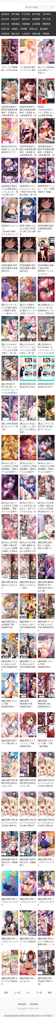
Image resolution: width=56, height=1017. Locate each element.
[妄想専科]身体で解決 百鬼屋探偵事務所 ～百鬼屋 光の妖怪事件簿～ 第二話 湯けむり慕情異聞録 (28, 153)
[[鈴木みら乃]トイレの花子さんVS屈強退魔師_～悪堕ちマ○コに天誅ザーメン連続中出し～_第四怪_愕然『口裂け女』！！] (9, 487)
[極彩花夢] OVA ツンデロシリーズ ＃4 (9, 901)
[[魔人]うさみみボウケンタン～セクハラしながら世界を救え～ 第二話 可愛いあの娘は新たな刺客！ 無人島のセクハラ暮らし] (9, 328)
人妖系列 (26, 33)
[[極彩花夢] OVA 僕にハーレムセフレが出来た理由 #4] (9, 804)
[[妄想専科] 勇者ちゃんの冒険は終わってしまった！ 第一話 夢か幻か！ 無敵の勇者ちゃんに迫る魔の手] (9, 170)
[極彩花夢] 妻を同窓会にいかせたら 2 (9, 584)
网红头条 (15, 33)
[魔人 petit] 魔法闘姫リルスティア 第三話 (9, 426)
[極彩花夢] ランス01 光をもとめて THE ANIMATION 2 (9, 665)
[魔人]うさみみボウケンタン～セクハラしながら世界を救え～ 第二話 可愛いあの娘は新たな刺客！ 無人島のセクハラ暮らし (9, 353)
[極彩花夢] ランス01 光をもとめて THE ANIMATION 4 (46, 626)
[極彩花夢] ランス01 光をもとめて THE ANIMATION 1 (27, 665)
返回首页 (5, 14)
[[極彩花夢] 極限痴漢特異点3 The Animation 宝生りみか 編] (46, 566)
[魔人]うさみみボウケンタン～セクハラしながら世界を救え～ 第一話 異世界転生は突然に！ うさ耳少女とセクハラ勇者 (28, 353)
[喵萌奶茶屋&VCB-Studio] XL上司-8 (28, 385)
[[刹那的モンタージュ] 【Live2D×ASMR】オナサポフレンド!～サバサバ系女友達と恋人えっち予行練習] (9, 210)
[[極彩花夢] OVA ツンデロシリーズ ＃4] (9, 883)
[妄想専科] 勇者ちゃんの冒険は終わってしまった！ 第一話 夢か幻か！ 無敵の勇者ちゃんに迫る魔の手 (9, 193)
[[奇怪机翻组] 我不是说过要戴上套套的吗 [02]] (28, 249)
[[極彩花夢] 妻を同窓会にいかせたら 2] (9, 566)
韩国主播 (36, 33)
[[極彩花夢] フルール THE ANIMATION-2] (9, 685)
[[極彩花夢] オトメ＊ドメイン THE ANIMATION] (28, 725)
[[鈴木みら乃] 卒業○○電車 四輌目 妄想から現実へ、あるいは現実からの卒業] (28, 526)
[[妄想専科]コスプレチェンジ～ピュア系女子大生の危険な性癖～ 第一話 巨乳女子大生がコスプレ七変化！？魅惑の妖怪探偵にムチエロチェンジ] (28, 170)
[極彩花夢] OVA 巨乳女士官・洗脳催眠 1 (9, 862)
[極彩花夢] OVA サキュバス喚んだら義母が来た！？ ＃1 (46, 943)
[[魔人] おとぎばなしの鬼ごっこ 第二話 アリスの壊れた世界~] (28, 408)
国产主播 (47, 19)
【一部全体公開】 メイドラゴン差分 (28, 68)
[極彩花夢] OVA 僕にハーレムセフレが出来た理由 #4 (9, 822)
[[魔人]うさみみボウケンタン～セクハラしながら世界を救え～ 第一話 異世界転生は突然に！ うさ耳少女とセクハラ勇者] (28, 328)
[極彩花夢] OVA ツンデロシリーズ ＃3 (9, 941)
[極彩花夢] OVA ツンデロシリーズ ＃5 (46, 862)
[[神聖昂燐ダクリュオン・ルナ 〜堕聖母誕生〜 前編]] (46, 170)
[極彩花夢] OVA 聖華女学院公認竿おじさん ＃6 (9, 783)
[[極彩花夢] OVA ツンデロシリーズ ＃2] (46, 883)
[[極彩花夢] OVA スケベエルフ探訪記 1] (28, 923)
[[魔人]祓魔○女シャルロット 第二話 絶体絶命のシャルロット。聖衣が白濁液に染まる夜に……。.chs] (46, 289)
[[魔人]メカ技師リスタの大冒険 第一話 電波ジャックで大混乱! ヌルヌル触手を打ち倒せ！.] (28, 289)
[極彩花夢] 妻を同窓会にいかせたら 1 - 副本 (28, 584)
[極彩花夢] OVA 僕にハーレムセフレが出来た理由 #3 (46, 783)
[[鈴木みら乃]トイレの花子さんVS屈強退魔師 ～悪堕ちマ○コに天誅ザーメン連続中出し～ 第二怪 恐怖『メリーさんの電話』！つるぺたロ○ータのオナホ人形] (9, 447)
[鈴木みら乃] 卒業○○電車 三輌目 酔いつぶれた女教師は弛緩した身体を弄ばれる (9, 548)
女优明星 (36, 23)
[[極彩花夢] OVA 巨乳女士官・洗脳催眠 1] (9, 843)
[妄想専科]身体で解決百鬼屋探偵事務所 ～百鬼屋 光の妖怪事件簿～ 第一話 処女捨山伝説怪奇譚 (28, 113)
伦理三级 (5, 28)
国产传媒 (36, 14)
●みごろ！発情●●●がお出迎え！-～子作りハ (46, 70)
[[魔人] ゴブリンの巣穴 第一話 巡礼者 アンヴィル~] (46, 408)
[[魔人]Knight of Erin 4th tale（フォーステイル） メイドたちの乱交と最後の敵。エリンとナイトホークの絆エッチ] (9, 368)
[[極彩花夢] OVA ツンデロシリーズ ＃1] (28, 883)
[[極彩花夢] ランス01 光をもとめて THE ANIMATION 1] (28, 645)
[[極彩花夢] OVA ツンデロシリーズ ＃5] (46, 843)
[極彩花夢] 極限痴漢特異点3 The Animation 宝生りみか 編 (46, 586)
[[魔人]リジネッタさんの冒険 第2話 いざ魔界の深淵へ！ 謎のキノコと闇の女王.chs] (9, 289)
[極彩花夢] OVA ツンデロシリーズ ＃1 (28, 901)
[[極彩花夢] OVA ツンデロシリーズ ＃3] (9, 923)
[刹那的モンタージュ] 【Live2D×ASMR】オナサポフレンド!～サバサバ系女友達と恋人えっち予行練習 (10, 234)
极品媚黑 (44, 28)
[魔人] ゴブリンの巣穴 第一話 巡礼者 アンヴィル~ (46, 426)
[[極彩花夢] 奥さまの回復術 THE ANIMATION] (9, 606)
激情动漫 (5, 23)
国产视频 (15, 14)
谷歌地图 (8, 1015)
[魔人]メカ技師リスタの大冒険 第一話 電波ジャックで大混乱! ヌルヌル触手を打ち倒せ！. (28, 310)
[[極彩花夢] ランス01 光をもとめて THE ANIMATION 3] (28, 606)
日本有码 (47, 14)
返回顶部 (34, 1004)
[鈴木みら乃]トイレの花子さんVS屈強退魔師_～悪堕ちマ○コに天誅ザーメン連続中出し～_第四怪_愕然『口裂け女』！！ (9, 511)
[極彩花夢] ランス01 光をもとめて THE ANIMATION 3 (27, 626)
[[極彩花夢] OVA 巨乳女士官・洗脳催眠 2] (28, 843)
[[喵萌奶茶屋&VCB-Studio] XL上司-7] (46, 368)
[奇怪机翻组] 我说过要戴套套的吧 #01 (46, 228)
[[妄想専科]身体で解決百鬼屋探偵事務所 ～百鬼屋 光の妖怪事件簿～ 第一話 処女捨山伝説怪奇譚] (28, 91)
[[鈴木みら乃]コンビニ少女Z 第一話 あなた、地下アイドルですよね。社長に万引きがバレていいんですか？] (28, 487)
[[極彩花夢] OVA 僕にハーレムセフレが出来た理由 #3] (46, 764)
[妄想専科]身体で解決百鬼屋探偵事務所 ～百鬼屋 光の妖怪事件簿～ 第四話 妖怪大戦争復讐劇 (9, 113)
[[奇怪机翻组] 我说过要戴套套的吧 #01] (46, 210)
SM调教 (23, 28)
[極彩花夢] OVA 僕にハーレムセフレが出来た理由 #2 (46, 822)
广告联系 (47, 1015)
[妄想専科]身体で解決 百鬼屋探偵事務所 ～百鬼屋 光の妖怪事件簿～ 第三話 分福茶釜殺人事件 (46, 153)
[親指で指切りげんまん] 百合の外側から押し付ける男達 (28, 230)
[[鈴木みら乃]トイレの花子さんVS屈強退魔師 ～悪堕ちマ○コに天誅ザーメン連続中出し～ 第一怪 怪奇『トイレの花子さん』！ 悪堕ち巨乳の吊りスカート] (46, 447)
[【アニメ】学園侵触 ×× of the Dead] (9, 51)
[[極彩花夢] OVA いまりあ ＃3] (28, 962)
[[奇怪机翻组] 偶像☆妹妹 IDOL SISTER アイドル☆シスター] (46, 249)
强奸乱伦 (26, 19)
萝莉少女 (34, 28)
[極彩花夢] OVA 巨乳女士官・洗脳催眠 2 (28, 862)
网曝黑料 (47, 23)
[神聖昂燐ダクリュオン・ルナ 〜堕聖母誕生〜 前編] (46, 188)
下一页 (39, 992)
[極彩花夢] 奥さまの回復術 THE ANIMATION (9, 624)
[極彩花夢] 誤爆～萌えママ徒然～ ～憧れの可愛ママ (46, 545)
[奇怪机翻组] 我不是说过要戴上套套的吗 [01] (9, 268)
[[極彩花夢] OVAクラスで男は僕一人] (9, 725)
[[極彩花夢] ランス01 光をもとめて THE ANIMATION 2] (9, 645)
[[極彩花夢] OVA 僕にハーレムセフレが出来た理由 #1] (28, 804)
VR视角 (46, 33)
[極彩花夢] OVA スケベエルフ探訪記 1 (28, 941)
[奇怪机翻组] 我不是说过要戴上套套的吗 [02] (28, 268)
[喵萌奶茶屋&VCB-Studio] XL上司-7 (46, 385)
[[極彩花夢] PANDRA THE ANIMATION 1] (28, 685)
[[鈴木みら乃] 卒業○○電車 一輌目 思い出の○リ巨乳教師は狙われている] (46, 487)
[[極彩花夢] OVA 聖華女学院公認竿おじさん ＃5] (28, 764)
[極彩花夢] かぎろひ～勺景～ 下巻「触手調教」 (46, 743)
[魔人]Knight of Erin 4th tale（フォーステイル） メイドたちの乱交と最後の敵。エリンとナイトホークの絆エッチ (9, 392)
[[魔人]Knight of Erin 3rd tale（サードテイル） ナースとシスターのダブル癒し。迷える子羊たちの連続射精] (46, 328)
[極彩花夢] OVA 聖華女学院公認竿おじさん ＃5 (28, 783)
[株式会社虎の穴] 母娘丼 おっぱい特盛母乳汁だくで (9, 149)
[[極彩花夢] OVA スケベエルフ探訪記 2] (9, 962)
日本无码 (5, 19)
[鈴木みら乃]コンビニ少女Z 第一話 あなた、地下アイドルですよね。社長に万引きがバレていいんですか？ (28, 510)
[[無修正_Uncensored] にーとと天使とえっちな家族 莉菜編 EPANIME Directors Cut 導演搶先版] (46, 91)
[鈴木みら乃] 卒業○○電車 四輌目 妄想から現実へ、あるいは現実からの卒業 (28, 548)
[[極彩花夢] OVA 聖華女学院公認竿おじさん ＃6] (9, 764)
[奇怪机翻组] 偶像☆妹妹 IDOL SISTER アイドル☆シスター (46, 269)
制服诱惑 (36, 19)
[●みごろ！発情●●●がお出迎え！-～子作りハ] (46, 51)
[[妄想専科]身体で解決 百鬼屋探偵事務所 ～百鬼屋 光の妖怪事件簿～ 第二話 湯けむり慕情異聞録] (28, 130)
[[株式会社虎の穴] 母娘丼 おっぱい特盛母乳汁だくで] (9, 130)
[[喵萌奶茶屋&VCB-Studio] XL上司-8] (28, 368)
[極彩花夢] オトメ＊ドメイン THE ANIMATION (27, 743)
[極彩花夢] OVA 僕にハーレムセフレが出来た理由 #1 (28, 822)
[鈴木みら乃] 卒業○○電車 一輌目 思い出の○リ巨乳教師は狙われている (46, 507)
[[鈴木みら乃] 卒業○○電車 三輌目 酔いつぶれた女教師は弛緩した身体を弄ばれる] (9, 526)
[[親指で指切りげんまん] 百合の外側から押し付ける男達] (28, 210)
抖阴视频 (26, 23)
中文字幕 (26, 14)
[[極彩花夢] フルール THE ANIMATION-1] (46, 645)
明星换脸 (15, 23)
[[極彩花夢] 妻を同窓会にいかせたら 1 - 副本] (28, 566)
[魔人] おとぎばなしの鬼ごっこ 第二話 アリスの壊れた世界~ (28, 428)
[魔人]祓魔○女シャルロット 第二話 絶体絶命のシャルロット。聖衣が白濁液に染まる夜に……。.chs (46, 311)
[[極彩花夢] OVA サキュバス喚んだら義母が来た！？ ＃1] (46, 923)
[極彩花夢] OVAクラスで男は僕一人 (9, 742)
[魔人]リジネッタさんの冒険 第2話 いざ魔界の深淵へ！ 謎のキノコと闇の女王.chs (9, 310)
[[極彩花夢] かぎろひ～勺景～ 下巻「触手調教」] (46, 725)
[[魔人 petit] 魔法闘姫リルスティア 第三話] (9, 408)
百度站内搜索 (19, 1015)
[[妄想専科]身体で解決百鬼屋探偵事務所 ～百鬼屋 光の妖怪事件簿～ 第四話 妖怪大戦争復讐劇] (9, 91)
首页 (6, 992)
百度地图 (30, 1015)
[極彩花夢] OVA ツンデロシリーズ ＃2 (46, 901)
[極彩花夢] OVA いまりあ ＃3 (28, 979)
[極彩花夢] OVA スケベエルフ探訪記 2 (9, 981)
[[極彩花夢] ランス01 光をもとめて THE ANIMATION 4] (46, 606)
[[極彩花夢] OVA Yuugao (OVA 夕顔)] (46, 962)
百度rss (38, 1015)
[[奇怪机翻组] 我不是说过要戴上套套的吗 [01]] (9, 249)
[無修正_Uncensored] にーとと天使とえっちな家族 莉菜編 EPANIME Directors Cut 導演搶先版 (46, 115)
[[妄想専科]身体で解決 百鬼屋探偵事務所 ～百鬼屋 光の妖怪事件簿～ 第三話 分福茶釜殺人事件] (46, 130)
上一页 (17, 992)
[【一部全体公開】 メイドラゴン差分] (28, 51)
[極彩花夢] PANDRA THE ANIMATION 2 (44, 703)
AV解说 (14, 28)
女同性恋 (5, 33)
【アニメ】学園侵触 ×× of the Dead (9, 68)
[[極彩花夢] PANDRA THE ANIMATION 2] (46, 685)
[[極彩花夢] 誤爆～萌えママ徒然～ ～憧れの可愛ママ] (46, 526)
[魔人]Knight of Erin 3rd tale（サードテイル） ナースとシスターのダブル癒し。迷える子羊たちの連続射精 (46, 353)
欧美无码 (15, 19)
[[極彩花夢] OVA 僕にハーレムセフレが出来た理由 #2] (46, 804)
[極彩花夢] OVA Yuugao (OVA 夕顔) (45, 981)
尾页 (50, 992)
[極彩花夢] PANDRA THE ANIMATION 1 (26, 703)
